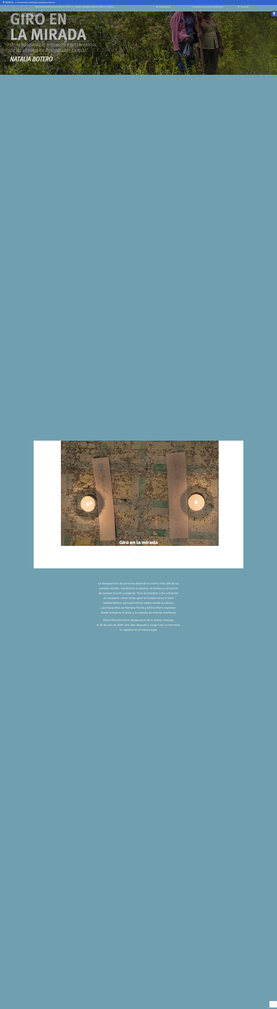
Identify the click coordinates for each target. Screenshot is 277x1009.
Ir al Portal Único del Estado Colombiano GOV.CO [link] (35, 2)
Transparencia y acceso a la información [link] (207, 7)
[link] (274, 13)
